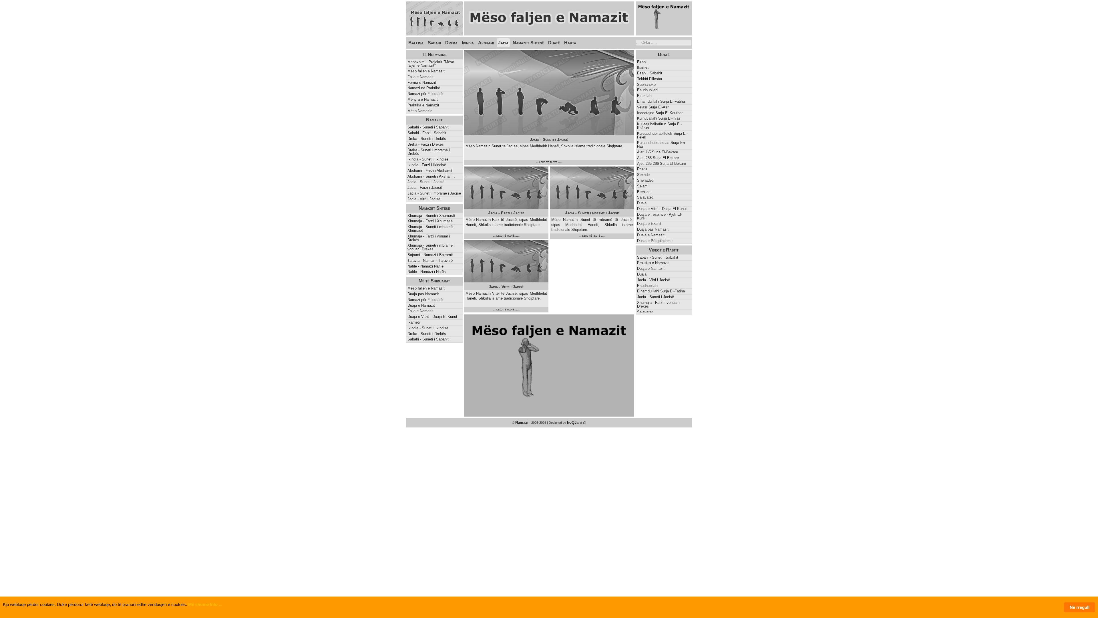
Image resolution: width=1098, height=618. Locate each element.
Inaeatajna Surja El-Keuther (660, 113)
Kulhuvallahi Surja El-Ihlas (659, 118)
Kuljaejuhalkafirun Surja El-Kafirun (659, 126)
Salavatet (645, 197)
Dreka (451, 42)
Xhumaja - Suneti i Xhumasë (431, 215)
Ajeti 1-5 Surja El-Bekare (657, 152)
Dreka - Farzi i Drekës (425, 144)
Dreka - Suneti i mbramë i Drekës (428, 152)
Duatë (554, 42)
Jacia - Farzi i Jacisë (424, 187)
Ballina (415, 42)
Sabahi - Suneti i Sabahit (428, 127)
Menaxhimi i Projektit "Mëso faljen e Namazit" (430, 64)
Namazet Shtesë (528, 42)
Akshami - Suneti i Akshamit (431, 176)
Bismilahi (644, 96)
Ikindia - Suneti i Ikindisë (427, 159)
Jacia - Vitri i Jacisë (423, 199)
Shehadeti (645, 180)
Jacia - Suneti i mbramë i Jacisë (434, 193)
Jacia (503, 42)
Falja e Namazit (420, 77)
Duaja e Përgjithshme (655, 241)
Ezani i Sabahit (649, 73)
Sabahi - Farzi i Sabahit (426, 133)
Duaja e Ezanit (649, 223)
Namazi (522, 422)
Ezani (642, 62)
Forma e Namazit (421, 82)
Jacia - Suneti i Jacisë (425, 182)
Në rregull (1079, 607)
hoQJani (575, 422)
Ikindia (468, 42)
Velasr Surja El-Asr (653, 107)
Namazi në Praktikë (423, 88)
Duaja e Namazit (651, 235)
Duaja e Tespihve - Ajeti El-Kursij (659, 216)
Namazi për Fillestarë (425, 94)
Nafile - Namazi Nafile (425, 266)
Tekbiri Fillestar (649, 79)
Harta (570, 42)
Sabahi (434, 42)
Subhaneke (646, 84)
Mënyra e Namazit (422, 99)
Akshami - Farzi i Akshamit (429, 171)
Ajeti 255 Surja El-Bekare (658, 158)
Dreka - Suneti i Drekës (426, 138)
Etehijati (644, 192)
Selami (643, 186)
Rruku (642, 169)
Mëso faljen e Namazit (426, 71)
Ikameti (643, 67)
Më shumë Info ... (205, 604)
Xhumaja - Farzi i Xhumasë (430, 221)
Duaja (642, 203)
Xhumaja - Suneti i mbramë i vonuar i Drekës (431, 247)
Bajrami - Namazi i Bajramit (430, 255)
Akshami (486, 42)
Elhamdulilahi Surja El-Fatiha (661, 101)
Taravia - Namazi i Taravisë (430, 260)
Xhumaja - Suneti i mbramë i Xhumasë (431, 229)
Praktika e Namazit (423, 105)
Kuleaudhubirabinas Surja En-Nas (661, 144)
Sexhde (643, 175)
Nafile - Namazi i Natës (426, 272)
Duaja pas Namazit (653, 229)
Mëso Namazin (419, 111)
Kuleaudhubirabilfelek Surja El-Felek (662, 135)
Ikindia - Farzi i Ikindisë (426, 165)
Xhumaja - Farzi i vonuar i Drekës (428, 238)
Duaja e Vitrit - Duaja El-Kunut (662, 209)
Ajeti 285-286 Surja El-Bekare (661, 163)
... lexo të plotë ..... (549, 162)
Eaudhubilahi (647, 90)
